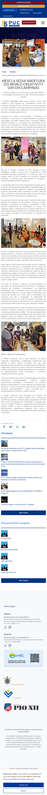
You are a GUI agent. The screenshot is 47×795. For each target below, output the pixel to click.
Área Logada (37, 13)
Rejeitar (23, 791)
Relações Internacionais (9, 550)
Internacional (7, 16)
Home (4, 72)
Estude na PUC (9, 10)
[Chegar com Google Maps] (9, 627)
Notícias (13, 72)
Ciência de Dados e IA (8, 572)
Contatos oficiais (23, 2)
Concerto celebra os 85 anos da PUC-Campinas (17, 504)
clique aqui (30, 779)
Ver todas (23, 513)
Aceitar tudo (23, 785)
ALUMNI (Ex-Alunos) (26, 10)
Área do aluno (23, 6)
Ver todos (23, 580)
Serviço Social (6, 538)
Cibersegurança (6, 561)
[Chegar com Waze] (5, 627)
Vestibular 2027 (29, 22)
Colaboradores (24, 13)
